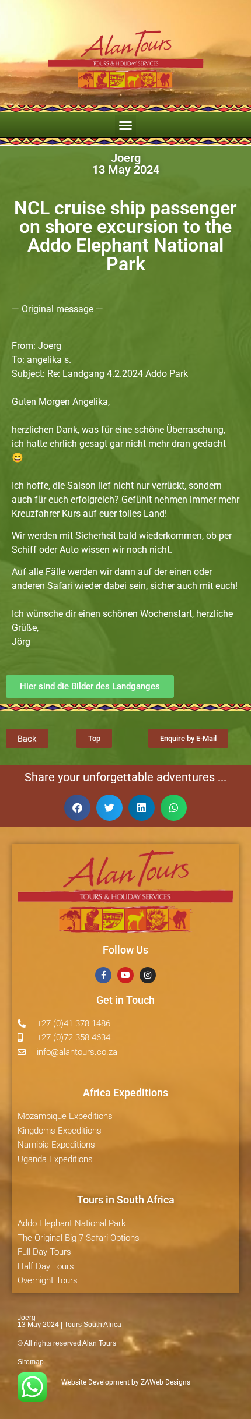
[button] (125, 125)
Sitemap (31, 1362)
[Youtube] (125, 975)
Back (27, 738)
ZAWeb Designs (164, 1382)
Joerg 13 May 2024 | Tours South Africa (69, 1321)
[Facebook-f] (103, 975)
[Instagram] (148, 975)
